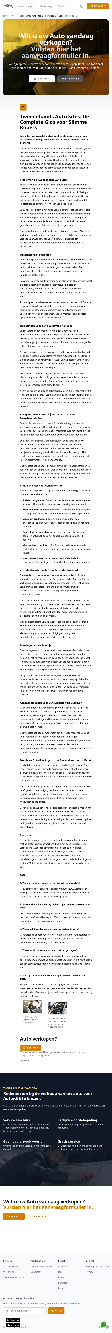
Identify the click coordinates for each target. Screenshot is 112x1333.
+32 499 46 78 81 (97, 6)
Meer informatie (70, 78)
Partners (62, 1282)
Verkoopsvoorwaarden (98, 1266)
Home (6, 15)
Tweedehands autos (13, 1277)
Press (61, 1277)
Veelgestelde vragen (41, 1266)
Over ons (63, 1266)
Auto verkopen (26, 6)
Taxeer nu (42, 78)
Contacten (63, 6)
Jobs (60, 1271)
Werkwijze (8, 1271)
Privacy (89, 1271)
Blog (13, 15)
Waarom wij (46, 6)
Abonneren (56, 1310)
